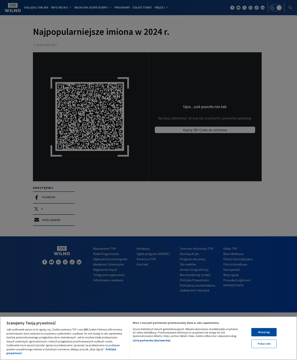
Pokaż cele (264, 343)
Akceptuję (264, 332)
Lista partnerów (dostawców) (151, 340)
